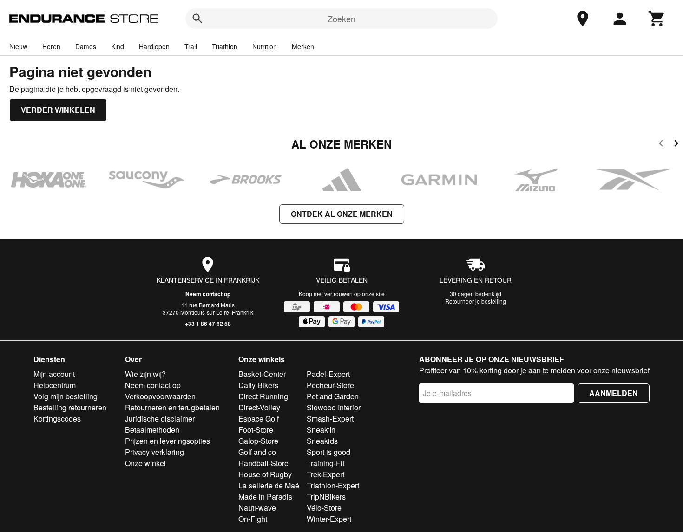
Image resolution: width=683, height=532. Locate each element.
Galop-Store (258, 440)
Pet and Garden (333, 396)
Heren (51, 46)
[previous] (661, 144)
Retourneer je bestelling (475, 301)
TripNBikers (326, 496)
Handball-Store (263, 463)
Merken (303, 46)
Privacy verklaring (154, 452)
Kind (117, 46)
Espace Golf (258, 418)
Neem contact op (207, 294)
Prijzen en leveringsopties (167, 440)
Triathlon (224, 46)
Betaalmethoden (152, 429)
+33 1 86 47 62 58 (208, 323)
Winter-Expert (329, 518)
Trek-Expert (325, 474)
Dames (85, 46)
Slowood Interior (334, 407)
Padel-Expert (328, 374)
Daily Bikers (258, 385)
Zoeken (341, 19)
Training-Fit (325, 463)
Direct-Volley (259, 407)
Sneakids (322, 440)
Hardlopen (154, 46)
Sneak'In (321, 429)
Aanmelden (613, 393)
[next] (676, 144)
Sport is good (328, 452)
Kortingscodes (57, 418)
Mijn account (54, 374)
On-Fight (252, 518)
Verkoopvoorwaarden (160, 396)
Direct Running (263, 396)
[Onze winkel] (582, 18)
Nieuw (18, 46)
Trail (190, 46)
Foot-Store (255, 429)
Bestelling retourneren (69, 407)
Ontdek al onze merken (342, 213)
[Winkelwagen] (657, 18)
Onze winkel (145, 463)
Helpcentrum (54, 385)
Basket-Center (262, 374)
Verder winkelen (58, 109)
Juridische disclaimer (160, 418)
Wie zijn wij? (145, 374)
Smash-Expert (330, 418)
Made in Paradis (265, 496)
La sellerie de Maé (268, 485)
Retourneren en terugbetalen (172, 407)
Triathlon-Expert (333, 485)
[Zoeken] (197, 18)
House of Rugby (265, 474)
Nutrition (264, 46)
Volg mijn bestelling (65, 396)
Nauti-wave (257, 507)
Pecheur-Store (330, 385)
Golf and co (257, 452)
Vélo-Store (324, 507)
